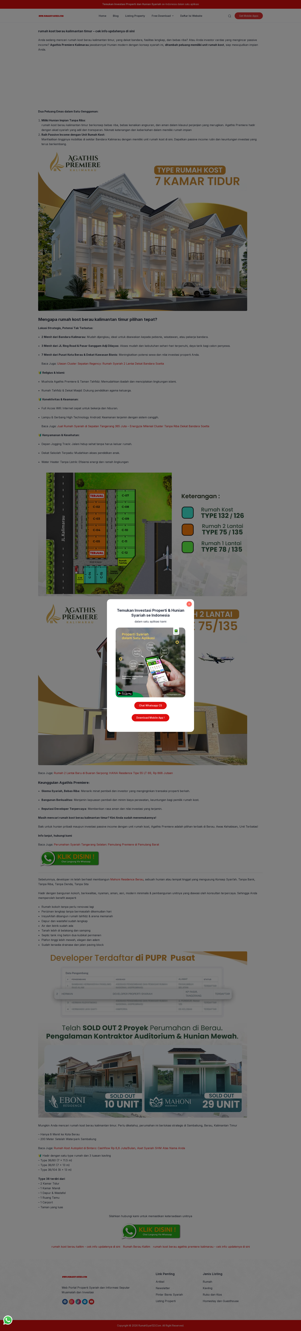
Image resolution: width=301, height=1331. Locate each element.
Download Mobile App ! (150, 717)
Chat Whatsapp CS (150, 705)
